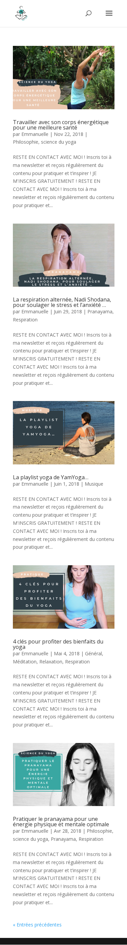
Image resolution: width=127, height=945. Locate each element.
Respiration (25, 319)
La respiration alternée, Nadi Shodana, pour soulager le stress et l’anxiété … (62, 302)
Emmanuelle (34, 134)
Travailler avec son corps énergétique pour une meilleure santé (61, 124)
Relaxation (50, 661)
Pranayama (99, 311)
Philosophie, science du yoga (44, 142)
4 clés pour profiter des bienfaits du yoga (58, 644)
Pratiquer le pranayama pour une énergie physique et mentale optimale (61, 821)
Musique (94, 484)
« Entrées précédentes (37, 924)
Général (93, 653)
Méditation (25, 661)
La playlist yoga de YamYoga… (50, 477)
